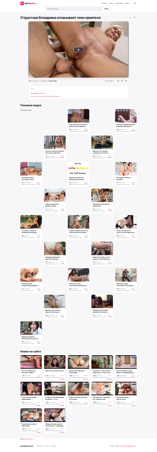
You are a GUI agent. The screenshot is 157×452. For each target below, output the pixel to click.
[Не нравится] (126, 81)
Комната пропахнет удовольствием (52, 205)
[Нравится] (118, 81)
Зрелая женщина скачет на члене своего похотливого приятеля (78, 232)
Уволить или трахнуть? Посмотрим (77, 371)
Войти (127, 3)
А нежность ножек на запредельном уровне (29, 231)
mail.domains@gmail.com (128, 446)
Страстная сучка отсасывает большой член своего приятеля (78, 285)
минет (45, 96)
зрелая (50, 96)
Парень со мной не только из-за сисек (78, 398)
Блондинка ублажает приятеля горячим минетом (52, 258)
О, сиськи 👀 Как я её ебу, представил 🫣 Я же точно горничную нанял (102, 372)
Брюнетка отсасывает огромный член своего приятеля (100, 152)
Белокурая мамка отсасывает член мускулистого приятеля (30, 178)
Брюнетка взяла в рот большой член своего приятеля (76, 178)
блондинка (56, 96)
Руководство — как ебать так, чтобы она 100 (101, 398)
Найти (106, 9)
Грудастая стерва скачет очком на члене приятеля (101, 258)
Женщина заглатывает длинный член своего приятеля (100, 311)
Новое (111, 3)
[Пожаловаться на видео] (134, 17)
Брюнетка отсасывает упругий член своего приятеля (53, 311)
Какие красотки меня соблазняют (29, 425)
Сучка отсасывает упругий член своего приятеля (54, 152)
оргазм (40, 96)
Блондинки (41, 93)
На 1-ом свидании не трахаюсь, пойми (29, 371)
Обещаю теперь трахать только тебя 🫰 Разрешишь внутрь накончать (54, 425)
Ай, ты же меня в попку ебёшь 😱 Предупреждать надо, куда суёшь (125, 372)
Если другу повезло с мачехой (123, 178)
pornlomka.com (26, 446)
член (35, 96)
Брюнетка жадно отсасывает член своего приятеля (124, 285)
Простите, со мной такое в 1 (54, 371)
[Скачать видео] (130, 17)
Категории (119, 3)
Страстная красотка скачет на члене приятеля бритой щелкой (125, 232)
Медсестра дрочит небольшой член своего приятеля (30, 338)
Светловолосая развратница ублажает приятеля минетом (30, 285)
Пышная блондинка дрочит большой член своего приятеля (125, 125)
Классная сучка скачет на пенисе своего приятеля (78, 125)
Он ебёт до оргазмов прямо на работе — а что (54, 398)
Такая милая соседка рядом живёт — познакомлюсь (29, 398)
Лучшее (104, 3)
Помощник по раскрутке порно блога (101, 205)
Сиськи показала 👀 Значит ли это (123, 398)
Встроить (110, 81)
